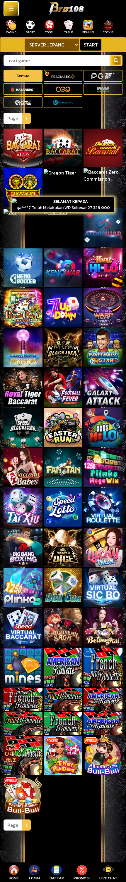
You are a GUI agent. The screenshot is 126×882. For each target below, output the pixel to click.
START (91, 44)
